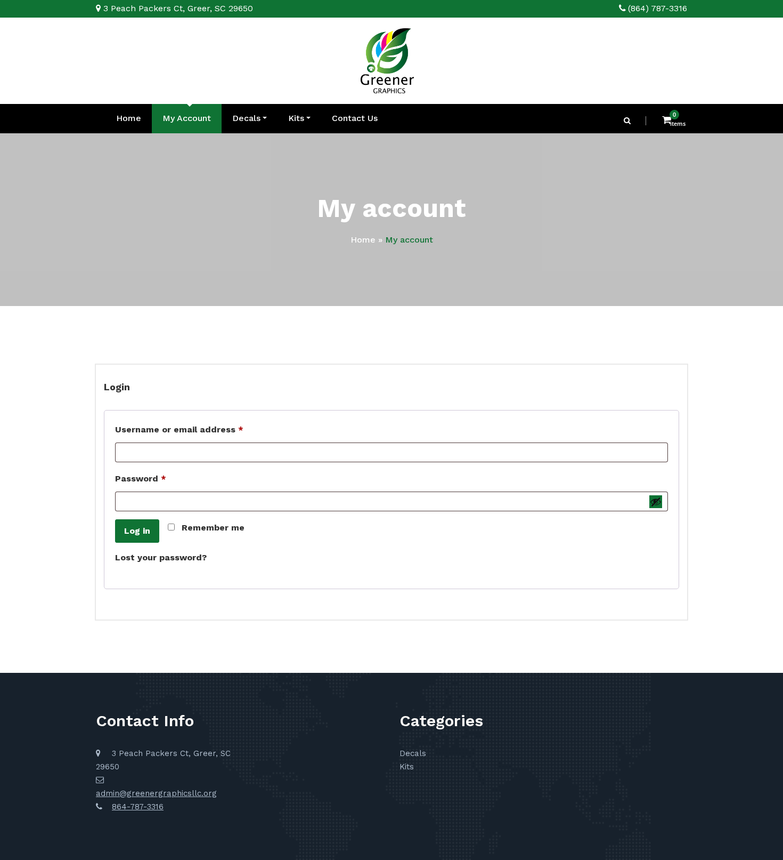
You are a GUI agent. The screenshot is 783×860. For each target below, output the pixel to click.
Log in (137, 531)
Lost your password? (161, 557)
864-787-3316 (138, 806)
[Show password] (655, 501)
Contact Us (355, 118)
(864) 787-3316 (657, 8)
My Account (186, 118)
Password (160, 478)
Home (128, 118)
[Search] (628, 121)
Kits (296, 118)
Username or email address (198, 429)
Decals (246, 118)
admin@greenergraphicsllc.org (156, 793)
